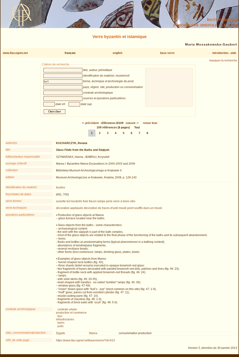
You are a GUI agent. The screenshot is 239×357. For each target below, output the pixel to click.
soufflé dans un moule (148, 208)
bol (68, 201)
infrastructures (65, 319)
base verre (167, 53)
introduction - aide (224, 53)
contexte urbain (67, 309)
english (117, 53)
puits (60, 326)
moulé (123, 208)
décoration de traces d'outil (101, 208)
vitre (132, 201)
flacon (93, 201)
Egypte (60, 333)
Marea (93, 333)
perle (109, 201)
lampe (101, 201)
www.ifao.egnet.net (15, 53)
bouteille (76, 201)
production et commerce (71, 312)
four (59, 316)
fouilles (60, 187)
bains (60, 322)
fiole (85, 201)
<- (90, 123)
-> (132, 123)
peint (130, 208)
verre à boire (121, 201)
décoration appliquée (69, 208)
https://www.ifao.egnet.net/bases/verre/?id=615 (85, 340)
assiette (61, 201)
